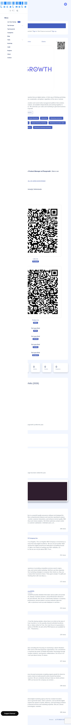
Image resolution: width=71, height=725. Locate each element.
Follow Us (35, 320)
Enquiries (29, 112)
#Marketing (44, 118)
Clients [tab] (44, 41)
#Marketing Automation (56, 118)
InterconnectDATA (28, 591)
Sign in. (35, 31)
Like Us (35, 259)
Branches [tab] (28, 41)
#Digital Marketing (33, 118)
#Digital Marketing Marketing (39, 122)
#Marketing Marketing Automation (42, 127)
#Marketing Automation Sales (57, 122)
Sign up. (54, 31)
